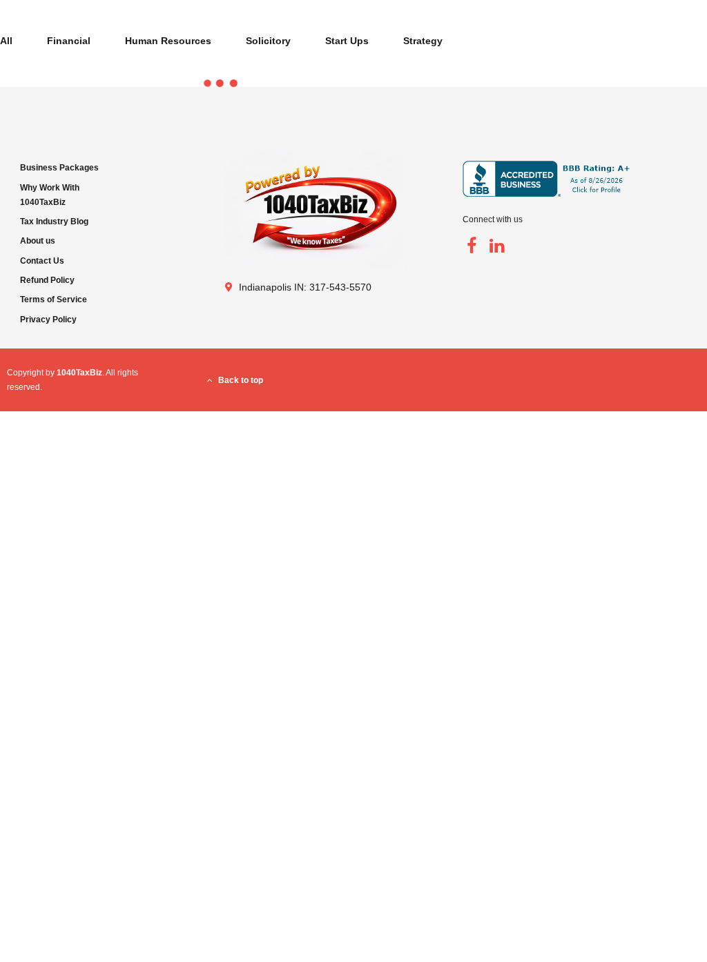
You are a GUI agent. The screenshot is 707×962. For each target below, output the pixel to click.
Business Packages (59, 168)
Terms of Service (53, 299)
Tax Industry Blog (54, 221)
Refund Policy (47, 280)
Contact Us (42, 261)
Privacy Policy (48, 319)
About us (37, 241)
